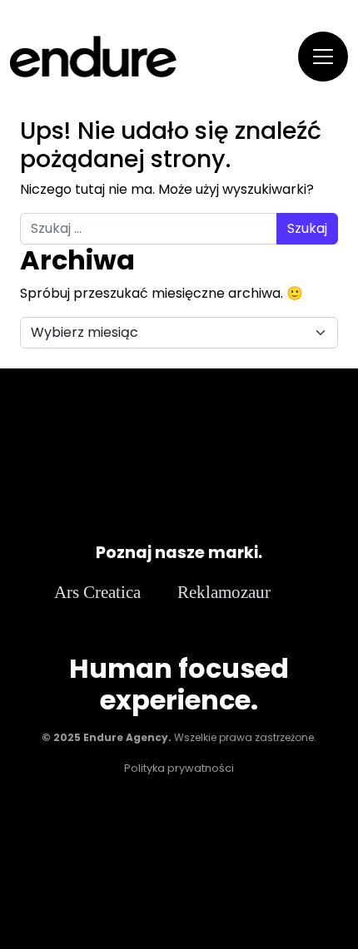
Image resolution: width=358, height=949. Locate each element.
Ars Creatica (97, 591)
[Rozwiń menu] (323, 57)
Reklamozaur (224, 591)
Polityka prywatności (179, 768)
